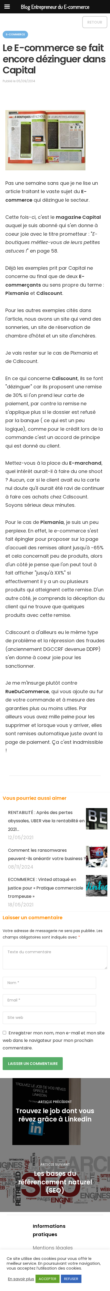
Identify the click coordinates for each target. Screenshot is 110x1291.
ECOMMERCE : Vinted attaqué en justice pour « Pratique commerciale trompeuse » (45, 887)
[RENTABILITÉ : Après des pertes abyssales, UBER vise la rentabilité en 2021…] (96, 825)
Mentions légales (53, 1247)
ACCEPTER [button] (47, 1278)
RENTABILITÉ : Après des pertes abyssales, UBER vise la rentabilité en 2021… (46, 820)
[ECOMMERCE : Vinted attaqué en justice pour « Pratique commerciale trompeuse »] (96, 892)
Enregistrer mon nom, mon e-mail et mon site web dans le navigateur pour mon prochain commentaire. (54, 1040)
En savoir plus (21, 1279)
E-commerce (15, 34)
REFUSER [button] (71, 1278)
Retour (94, 22)
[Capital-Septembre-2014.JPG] (45, 140)
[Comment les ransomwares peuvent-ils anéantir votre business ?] (96, 858)
